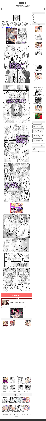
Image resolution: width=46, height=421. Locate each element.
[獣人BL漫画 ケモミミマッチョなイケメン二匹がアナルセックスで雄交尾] (28, 390)
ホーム (16, 417)
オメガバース (34, 136)
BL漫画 (33, 14)
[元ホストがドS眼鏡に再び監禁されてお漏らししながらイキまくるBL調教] (28, 325)
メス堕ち (42, 125)
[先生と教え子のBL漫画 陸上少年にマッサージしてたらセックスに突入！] (12, 382)
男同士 (23, 3)
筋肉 (37, 125)
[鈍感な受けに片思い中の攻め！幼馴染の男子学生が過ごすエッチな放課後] (28, 382)
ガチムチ (39, 126)
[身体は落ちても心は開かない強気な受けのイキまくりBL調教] (5, 325)
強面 (36, 131)
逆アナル (34, 140)
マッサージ (34, 131)
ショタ (36, 127)
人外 (40, 130)
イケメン (33, 18)
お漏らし (42, 126)
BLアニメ (33, 16)
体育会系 (33, 21)
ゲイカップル (34, 125)
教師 (35, 130)
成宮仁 (39, 140)
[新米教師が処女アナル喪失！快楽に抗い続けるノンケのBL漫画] (12, 325)
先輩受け (38, 130)
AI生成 (41, 140)
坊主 (38, 131)
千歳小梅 (38, 139)
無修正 (33, 141)
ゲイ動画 (33, 19)
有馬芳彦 (36, 141)
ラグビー (43, 135)
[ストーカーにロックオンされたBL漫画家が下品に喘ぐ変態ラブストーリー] (5, 390)
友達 (37, 126)
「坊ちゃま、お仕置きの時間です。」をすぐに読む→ (8, 27)
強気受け (34, 127)
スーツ (40, 127)
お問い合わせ (34, 148)
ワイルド (39, 125)
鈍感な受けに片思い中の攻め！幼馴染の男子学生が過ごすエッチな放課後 (27, 384)
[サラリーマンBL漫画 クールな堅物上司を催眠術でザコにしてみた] (20, 390)
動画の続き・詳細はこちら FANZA (16, 295)
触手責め (34, 135)
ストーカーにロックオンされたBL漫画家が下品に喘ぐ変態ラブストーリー (5, 391)
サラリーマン (34, 126)
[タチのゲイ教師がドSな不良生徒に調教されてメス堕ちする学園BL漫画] (12, 390)
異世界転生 (41, 131)
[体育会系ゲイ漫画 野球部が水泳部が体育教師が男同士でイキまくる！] (5, 382)
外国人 (39, 136)
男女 (38, 127)
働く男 (33, 20)
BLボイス (33, 17)
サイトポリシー (34, 149)
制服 (42, 127)
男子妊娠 (37, 140)
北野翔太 (37, 135)
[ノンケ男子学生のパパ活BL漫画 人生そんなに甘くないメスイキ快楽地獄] (20, 382)
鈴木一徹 (39, 141)
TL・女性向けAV (34, 15)
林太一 (37, 136)
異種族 (33, 130)
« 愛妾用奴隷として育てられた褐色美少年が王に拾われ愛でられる (9, 414)
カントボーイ (34, 139)
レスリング (39, 135)
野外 (42, 130)
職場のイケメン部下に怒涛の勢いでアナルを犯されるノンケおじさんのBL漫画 (20, 376)
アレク (40, 139)
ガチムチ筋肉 (34, 22)
